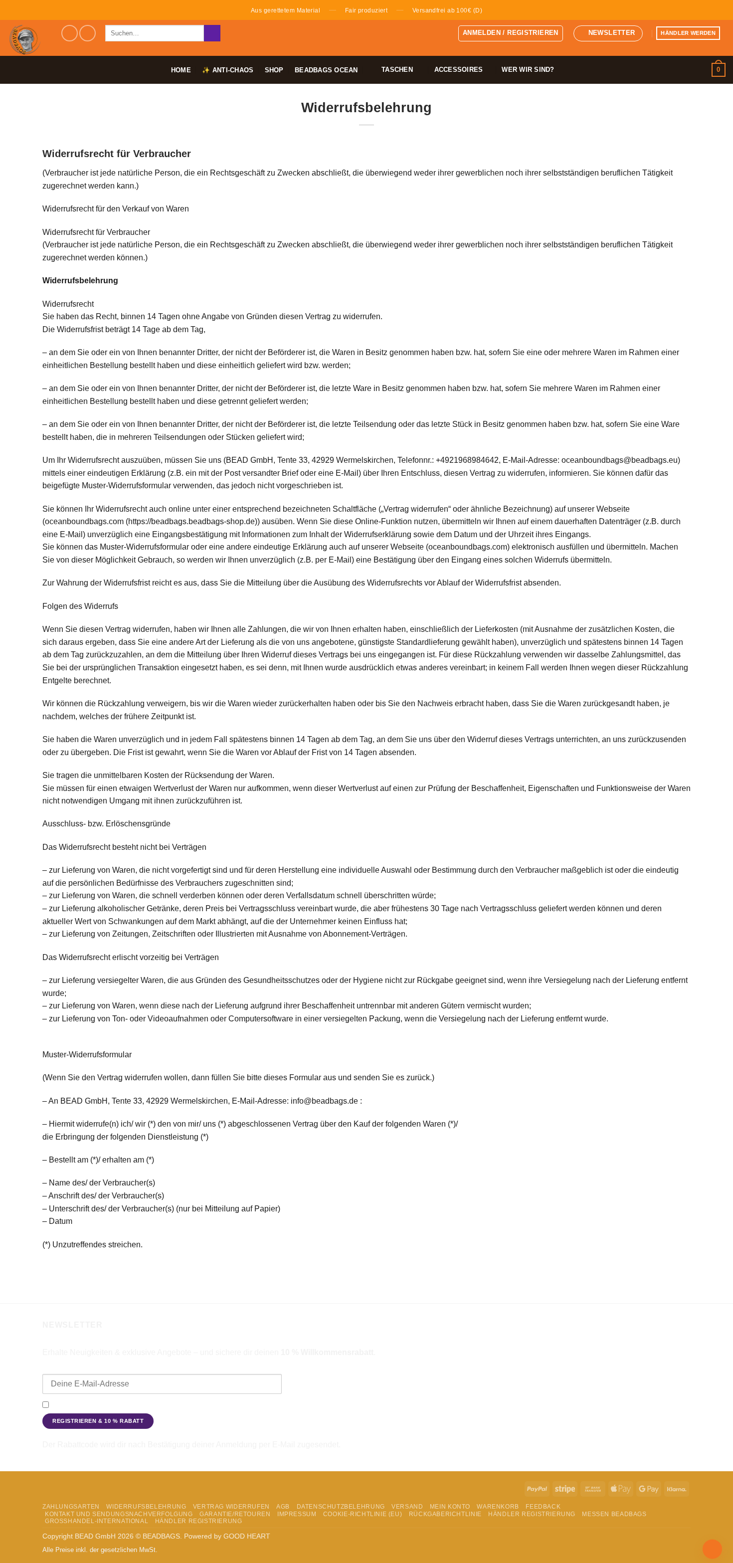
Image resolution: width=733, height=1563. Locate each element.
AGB (283, 1506)
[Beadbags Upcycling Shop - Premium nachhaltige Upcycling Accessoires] (26, 38)
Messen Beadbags (614, 1514)
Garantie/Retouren (234, 1514)
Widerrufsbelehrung (146, 1506)
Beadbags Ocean (326, 70)
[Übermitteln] (212, 33)
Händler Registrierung (531, 1514)
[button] (510, 33)
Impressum (297, 1514)
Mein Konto (450, 1506)
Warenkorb (498, 1506)
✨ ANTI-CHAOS (227, 70)
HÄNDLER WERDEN (688, 33)
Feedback (543, 1506)
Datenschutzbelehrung (341, 1506)
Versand (407, 1506)
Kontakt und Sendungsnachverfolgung (119, 1514)
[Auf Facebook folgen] (69, 33)
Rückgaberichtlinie (445, 1514)
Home (181, 70)
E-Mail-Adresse (68, 1367)
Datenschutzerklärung (549, 1405)
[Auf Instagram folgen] (87, 33)
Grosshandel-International (96, 1521)
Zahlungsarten (71, 1506)
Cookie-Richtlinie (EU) (362, 1514)
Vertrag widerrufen (231, 1506)
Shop (274, 70)
